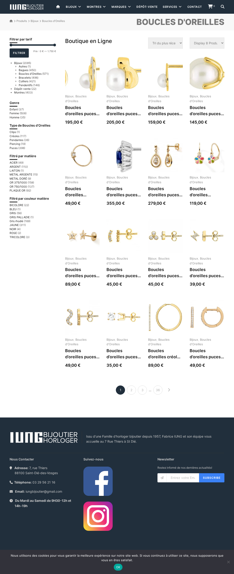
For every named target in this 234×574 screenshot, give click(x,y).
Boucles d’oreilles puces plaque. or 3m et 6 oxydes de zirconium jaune (164, 273)
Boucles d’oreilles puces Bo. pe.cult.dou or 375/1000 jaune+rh (80, 111)
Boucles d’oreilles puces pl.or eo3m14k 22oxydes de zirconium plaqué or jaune (207, 354)
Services (170, 6)
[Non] (228, 562)
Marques (119, 6)
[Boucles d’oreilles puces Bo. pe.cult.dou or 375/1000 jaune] (207, 73)
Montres (94, 6)
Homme (14, 117)
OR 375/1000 (18, 182)
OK (118, 567)
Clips (13, 132)
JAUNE (14, 225)
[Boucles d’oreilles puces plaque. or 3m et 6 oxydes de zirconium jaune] (165, 236)
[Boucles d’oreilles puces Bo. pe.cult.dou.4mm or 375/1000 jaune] (165, 73)
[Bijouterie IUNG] (27, 7)
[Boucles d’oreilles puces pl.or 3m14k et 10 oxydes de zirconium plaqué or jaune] (207, 236)
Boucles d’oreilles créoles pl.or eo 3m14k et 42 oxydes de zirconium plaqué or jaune (165, 354)
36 (158, 390)
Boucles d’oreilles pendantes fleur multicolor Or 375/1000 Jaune (206, 192)
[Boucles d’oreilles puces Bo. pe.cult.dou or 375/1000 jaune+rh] (82, 73)
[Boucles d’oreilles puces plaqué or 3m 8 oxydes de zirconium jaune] (123, 236)
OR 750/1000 (18, 186)
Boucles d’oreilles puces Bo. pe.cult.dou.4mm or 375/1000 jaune (165, 111)
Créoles (14, 136)
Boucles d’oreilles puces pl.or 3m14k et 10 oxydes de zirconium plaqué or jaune (207, 273)
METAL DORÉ (18, 178)
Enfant (14, 109)
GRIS (13, 213)
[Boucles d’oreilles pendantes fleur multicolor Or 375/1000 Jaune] (207, 155)
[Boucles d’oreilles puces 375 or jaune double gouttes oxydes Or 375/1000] (165, 155)
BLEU (13, 209)
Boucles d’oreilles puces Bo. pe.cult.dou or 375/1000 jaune (205, 111)
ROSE (13, 233)
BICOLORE (16, 205)
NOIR (13, 229)
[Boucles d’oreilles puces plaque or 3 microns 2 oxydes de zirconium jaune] (123, 317)
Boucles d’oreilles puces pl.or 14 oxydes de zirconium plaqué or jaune (80, 354)
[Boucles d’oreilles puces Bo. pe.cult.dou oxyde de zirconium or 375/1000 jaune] (123, 73)
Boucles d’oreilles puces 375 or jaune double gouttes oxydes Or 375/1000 (163, 192)
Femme (14, 113)
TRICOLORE (17, 237)
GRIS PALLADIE (20, 217)
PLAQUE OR (17, 190)
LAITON (15, 170)
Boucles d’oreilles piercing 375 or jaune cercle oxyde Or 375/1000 (80, 192)
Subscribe (212, 477)
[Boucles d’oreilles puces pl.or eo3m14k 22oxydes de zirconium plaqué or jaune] (207, 317)
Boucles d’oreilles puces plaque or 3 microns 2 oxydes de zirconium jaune (122, 354)
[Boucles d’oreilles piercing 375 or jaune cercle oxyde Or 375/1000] (82, 155)
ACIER (14, 162)
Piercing (15, 144)
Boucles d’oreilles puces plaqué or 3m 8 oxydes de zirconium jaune (122, 273)
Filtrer (19, 53)
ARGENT (15, 166)
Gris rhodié (16, 221)
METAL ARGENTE (21, 174)
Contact (194, 6)
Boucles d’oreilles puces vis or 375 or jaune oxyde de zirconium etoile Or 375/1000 (81, 273)
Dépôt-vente (147, 6)
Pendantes (16, 140)
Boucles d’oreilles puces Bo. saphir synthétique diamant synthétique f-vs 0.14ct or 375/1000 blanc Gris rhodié (122, 192)
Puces (14, 148)
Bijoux (71, 6)
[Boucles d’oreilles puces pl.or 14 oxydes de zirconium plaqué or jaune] (82, 317)
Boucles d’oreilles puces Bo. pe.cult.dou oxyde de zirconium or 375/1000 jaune (122, 111)
